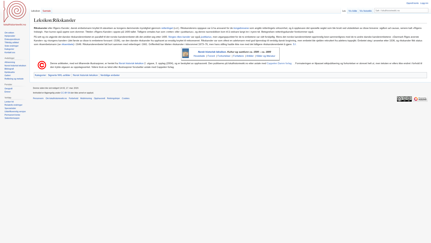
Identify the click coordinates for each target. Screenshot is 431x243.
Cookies (125, 98)
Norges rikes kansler (179, 36)
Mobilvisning (86, 98)
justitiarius (206, 36)
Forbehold (73, 98)
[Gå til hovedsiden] (14, 13)
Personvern (38, 98)
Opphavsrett (99, 98)
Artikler (250, 56)
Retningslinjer (113, 98)
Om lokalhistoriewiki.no (56, 98)
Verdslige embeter (110, 75)
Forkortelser (224, 56)
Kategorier (40, 75)
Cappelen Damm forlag (279, 63)
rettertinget (167, 28)
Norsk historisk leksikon (212, 51)
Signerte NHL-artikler (59, 75)
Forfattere (238, 56)
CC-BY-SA (65, 93)
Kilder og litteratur (265, 56)
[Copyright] (42, 65)
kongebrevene (241, 28)
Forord (211, 56)
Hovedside (199, 56)
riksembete (67, 44)
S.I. (294, 44)
